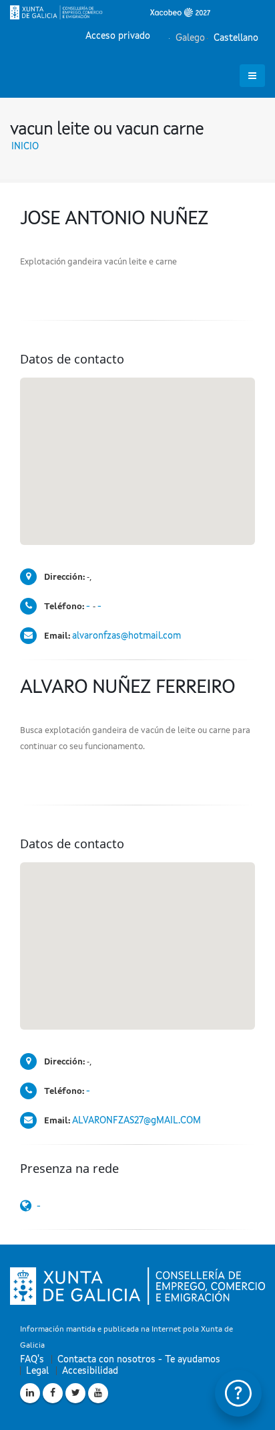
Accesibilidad (90, 1371)
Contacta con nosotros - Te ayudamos (138, 1359)
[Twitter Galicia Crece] (75, 1393)
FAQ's (32, 1359)
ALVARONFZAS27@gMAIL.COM (136, 1120)
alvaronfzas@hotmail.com (126, 636)
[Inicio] (110, 12)
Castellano (234, 38)
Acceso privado (117, 36)
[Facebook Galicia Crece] (53, 1393)
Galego (189, 38)
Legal (37, 1371)
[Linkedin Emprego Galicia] (30, 1393)
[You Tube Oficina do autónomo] (98, 1393)
